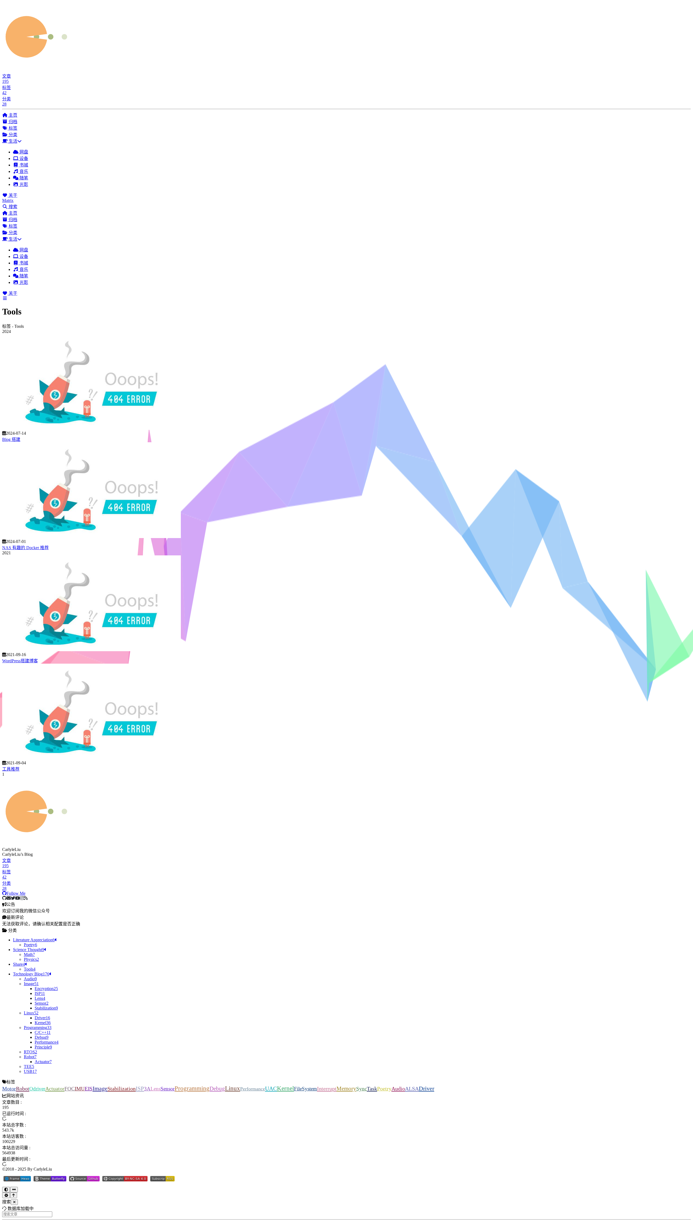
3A (147, 1089)
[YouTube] (17, 898)
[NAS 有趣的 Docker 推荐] (91, 536)
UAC (271, 1088)
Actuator (54, 1089)
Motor (9, 1089)
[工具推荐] (91, 758)
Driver (426, 1088)
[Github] (4, 898)
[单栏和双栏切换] (14, 1189)
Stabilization (121, 1089)
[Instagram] (22, 898)
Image (100, 1088)
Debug (217, 1088)
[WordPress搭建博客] (91, 649)
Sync (361, 1089)
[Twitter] (13, 898)
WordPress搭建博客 (20, 660)
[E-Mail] (8, 898)
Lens (156, 1089)
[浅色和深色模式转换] (6, 1189)
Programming (192, 1088)
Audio (398, 1089)
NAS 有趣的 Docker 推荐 (25, 547)
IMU (80, 1089)
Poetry (384, 1089)
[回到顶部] (13, 1195)
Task (372, 1089)
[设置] (6, 1195)
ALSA (412, 1089)
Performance (252, 1089)
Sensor (168, 1089)
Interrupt (326, 1089)
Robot (22, 1089)
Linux (232, 1088)
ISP (140, 1088)
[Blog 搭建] (91, 428)
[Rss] (26, 898)
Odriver (37, 1089)
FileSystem (305, 1089)
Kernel (285, 1088)
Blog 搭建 (11, 439)
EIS (89, 1089)
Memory (346, 1088)
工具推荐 (10, 769)
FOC (69, 1089)
